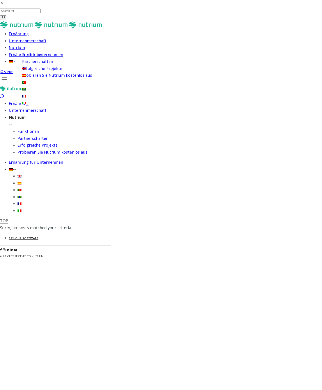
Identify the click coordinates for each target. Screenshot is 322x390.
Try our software (23, 238)
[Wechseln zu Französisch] (24, 96)
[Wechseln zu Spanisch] (24, 75)
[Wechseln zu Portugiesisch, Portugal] (24, 82)
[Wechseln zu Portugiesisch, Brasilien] (24, 89)
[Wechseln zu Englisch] (24, 68)
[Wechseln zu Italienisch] (24, 102)
